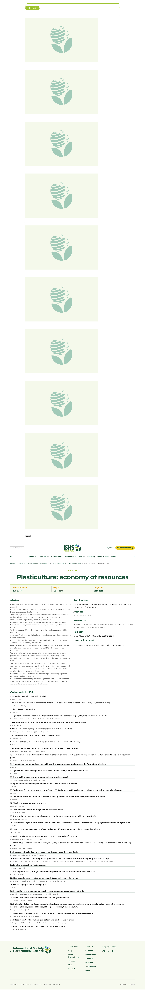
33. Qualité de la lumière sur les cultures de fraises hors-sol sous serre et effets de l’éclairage (51, 913)
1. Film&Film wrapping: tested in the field (28, 696)
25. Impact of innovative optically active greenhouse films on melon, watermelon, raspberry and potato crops (59, 858)
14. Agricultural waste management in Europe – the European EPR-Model (43, 784)
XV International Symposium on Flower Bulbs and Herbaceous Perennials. (59, 375)
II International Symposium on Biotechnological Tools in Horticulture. (57, 323)
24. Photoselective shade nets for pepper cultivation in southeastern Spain (44, 852)
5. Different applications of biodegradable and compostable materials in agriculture (48, 722)
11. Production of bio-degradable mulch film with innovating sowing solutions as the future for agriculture (58, 764)
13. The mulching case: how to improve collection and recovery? (39, 777)
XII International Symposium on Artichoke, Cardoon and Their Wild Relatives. (60, 531)
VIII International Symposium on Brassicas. (45, 271)
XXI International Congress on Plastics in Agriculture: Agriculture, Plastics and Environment (49, 563)
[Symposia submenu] (48, 556)
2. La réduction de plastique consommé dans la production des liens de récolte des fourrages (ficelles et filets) (60, 703)
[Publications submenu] (62, 556)
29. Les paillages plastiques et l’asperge (28, 885)
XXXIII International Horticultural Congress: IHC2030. (49, 63)
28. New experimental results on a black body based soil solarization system (44, 878)
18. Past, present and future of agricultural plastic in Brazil (36, 810)
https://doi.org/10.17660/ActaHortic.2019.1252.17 (93, 636)
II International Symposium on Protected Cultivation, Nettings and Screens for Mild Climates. (68, 427)
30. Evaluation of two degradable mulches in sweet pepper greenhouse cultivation (47, 891)
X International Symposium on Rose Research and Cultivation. (53, 167)
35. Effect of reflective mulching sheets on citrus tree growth (37, 926)
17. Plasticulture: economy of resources (27, 803)
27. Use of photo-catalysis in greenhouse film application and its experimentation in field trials (52, 872)
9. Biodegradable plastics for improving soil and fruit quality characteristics (44, 748)
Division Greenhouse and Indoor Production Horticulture (100, 645)
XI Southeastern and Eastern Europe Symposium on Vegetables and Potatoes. (61, 115)
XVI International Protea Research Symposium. (46, 479)
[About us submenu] (37, 556)
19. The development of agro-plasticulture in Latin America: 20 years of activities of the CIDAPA (53, 816)
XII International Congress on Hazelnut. (43, 219)
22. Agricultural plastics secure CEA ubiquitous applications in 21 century (43, 836)
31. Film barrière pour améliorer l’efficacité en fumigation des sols (40, 898)
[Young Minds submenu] (108, 556)
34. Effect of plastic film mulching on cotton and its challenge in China (42, 920)
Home (12, 563)
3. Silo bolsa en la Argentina (22, 709)
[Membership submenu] (76, 556)
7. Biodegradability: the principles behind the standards (35, 735)
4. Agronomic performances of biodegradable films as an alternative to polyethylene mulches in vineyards (58, 716)
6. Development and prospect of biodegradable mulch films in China (41, 729)
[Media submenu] (84, 556)
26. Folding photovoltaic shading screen (28, 865)
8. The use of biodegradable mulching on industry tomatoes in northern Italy (45, 742)
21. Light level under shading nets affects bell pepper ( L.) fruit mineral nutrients (55, 829)
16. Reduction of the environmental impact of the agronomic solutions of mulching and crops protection (57, 797)
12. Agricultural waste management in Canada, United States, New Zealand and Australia (50, 771)
